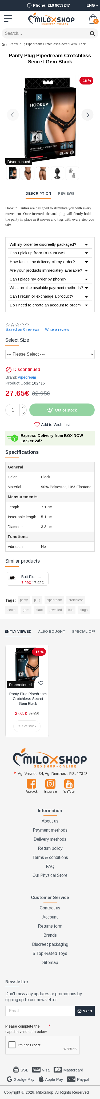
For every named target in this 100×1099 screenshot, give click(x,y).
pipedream (54, 600)
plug (37, 600)
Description (38, 193)
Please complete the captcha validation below (26, 1029)
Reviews (66, 193)
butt (70, 610)
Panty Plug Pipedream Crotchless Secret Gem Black (28, 699)
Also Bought (51, 631)
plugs (83, 610)
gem (26, 610)
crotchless (76, 600)
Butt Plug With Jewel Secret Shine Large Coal (33, 577)
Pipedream (27, 377)
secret (11, 610)
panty (24, 600)
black (39, 610)
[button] (13, 115)
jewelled (56, 610)
